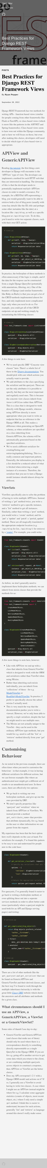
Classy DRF (17, 992)
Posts (10, 8)
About (4, 8)
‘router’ (9, 532)
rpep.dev (7, 3)
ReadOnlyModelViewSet (17, 696)
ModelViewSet (13, 692)
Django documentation (28, 371)
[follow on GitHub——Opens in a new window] (4, 14)
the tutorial (15, 167)
